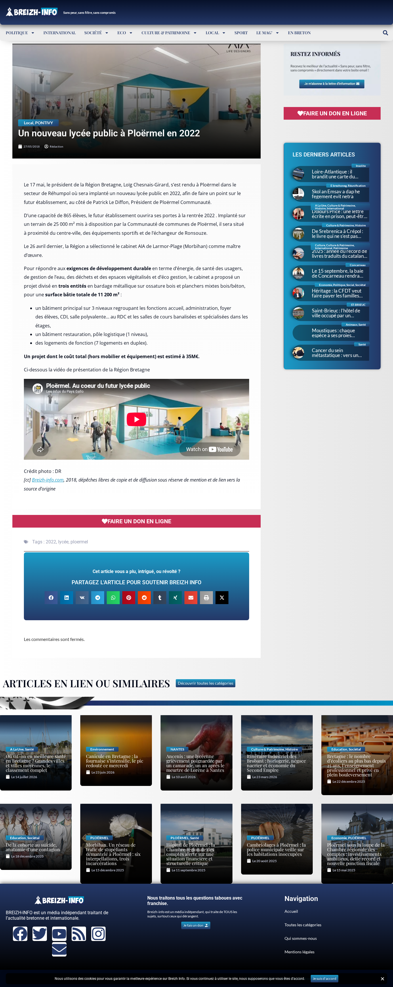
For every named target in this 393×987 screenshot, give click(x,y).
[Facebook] (20, 934)
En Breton (299, 32)
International (59, 32)
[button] (385, 32)
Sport (241, 32)
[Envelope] (59, 949)
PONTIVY (44, 122)
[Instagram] (98, 934)
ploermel (79, 542)
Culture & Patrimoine (166, 32)
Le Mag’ (264, 32)
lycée (63, 542)
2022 (51, 542)
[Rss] (79, 934)
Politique (17, 32)
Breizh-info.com (48, 480)
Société (93, 32)
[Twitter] (40, 934)
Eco (121, 32)
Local (212, 32)
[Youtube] (59, 934)
